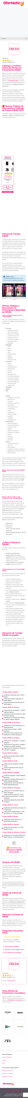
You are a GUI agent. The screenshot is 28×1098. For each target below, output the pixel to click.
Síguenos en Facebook (7, 1070)
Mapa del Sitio (17, 1091)
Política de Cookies (7, 1090)
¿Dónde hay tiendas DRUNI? (12, 937)
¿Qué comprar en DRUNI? (12, 946)
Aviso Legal (10, 1091)
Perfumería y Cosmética (15, 1000)
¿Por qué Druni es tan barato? (13, 952)
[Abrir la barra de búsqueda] (26, 38)
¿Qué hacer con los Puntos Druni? (14, 949)
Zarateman (16, 298)
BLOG (3, 1063)
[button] (14, 936)
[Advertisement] (14, 22)
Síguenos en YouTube (7, 1076)
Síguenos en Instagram (7, 1073)
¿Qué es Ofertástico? (7, 1057)
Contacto (4, 1060)
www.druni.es (11, 980)
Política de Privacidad (19, 1090)
